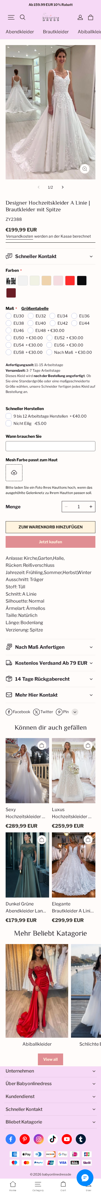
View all (50, 1059)
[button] (11, 17)
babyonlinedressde (56, 1174)
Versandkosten (19, 236)
